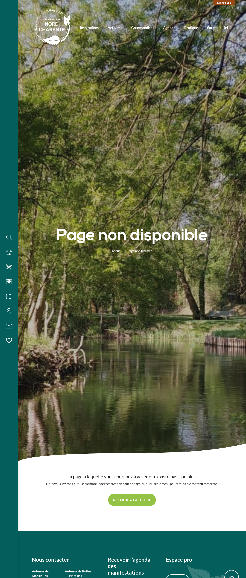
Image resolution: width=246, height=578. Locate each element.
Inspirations (89, 28)
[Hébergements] (9, 252)
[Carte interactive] (9, 311)
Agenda (169, 28)
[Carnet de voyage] (9, 340)
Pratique (191, 28)
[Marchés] (9, 281)
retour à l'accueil (132, 500)
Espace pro (224, 2)
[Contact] (9, 326)
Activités (115, 28)
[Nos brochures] (9, 296)
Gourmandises (142, 28)
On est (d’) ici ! (218, 28)
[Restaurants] (9, 267)
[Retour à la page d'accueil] (52, 27)
